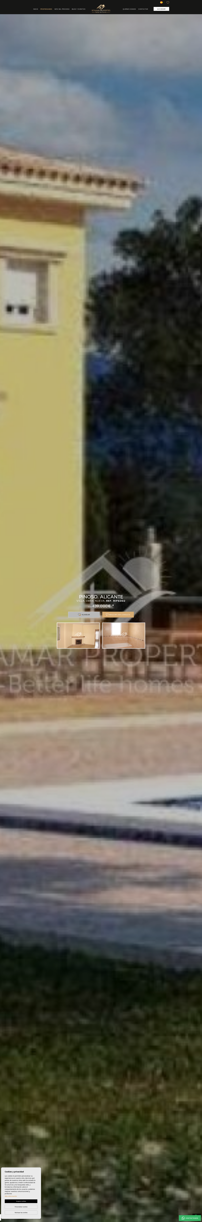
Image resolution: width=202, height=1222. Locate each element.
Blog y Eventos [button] (78, 9)
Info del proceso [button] (62, 9)
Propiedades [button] (46, 9)
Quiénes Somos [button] (129, 9)
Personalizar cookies (21, 1207)
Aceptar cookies (21, 1201)
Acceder (161, 9)
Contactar (143, 9)
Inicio (35, 9)
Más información (11, 1196)
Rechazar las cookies (21, 1212)
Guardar (86, 615)
